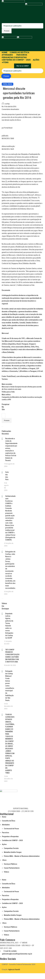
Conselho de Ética (8, 821)
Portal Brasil (7, 84)
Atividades (6, 825)
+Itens (4, 860)
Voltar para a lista (8, 392)
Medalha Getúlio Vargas (12, 852)
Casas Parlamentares (12, 868)
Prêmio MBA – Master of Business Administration (22, 856)
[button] (21, 877)
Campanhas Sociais (11, 848)
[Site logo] (13, 11)
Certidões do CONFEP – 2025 (12, 840)
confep (7, 104)
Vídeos (6, 872)
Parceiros (5, 833)
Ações (4, 844)
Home (4, 817)
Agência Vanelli (14, 969)
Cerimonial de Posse (11, 829)
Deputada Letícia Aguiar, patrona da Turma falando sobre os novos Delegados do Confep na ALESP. (9, 626)
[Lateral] (3, 976)
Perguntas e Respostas (10, 836)
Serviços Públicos (10, 864)
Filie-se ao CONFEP (22, 66)
